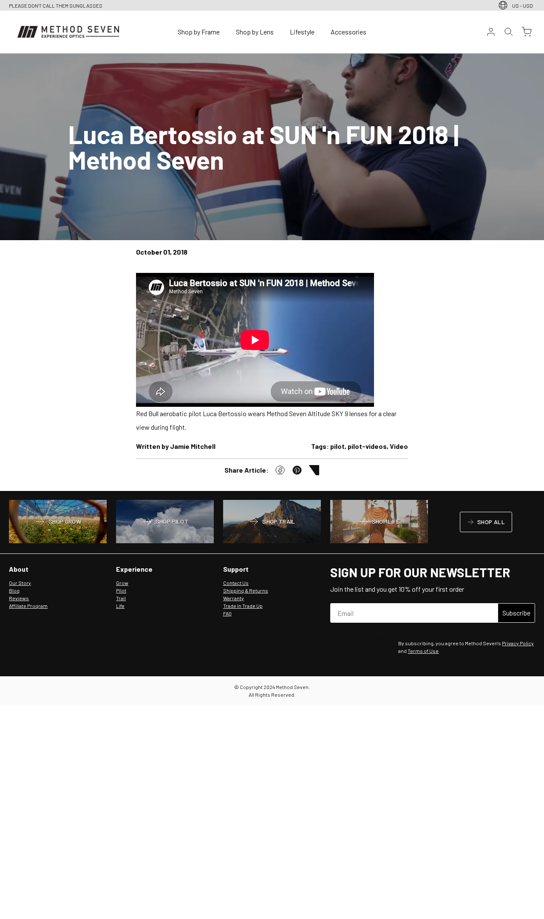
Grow (122, 583)
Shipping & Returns (245, 590)
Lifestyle (302, 32)
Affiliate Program (28, 606)
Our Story (20, 583)
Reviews (19, 598)
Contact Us (236, 583)
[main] (272, 272)
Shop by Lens (255, 32)
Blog (14, 590)
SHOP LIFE (379, 522)
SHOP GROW (57, 522)
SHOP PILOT (165, 522)
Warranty (233, 598)
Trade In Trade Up (243, 606)
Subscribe (516, 613)
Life (120, 606)
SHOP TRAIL (271, 522)
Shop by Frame (199, 32)
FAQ (227, 613)
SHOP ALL (486, 523)
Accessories (348, 32)
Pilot (121, 590)
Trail (121, 598)
